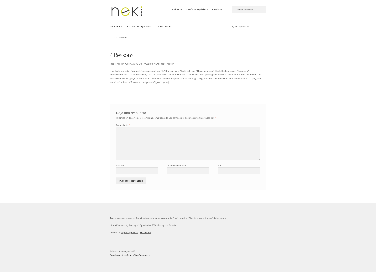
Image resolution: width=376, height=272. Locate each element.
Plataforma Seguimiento (197, 9)
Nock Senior (177, 9)
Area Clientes (218, 9)
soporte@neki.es (129, 232)
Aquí (112, 218)
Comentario (123, 125)
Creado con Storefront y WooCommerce (130, 255)
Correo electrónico (177, 165)
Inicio (115, 37)
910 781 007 (145, 232)
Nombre (121, 165)
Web (220, 165)
